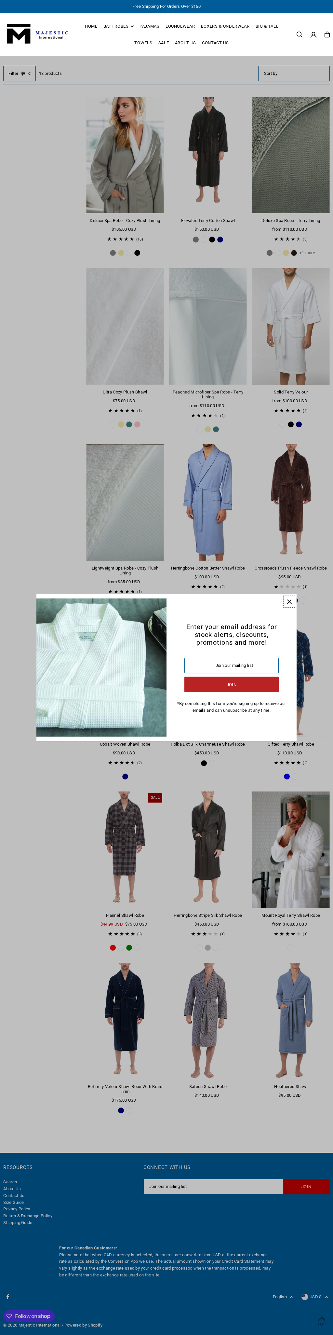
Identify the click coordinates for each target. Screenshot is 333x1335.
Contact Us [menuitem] (215, 42)
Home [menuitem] (91, 26)
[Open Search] (299, 34)
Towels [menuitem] (143, 42)
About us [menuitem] (185, 42)
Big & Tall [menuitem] (267, 26)
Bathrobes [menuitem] (116, 26)
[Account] (313, 35)
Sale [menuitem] (163, 42)
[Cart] (327, 34)
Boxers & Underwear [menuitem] (225, 26)
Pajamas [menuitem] (150, 26)
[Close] (289, 601)
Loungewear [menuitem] (180, 26)
